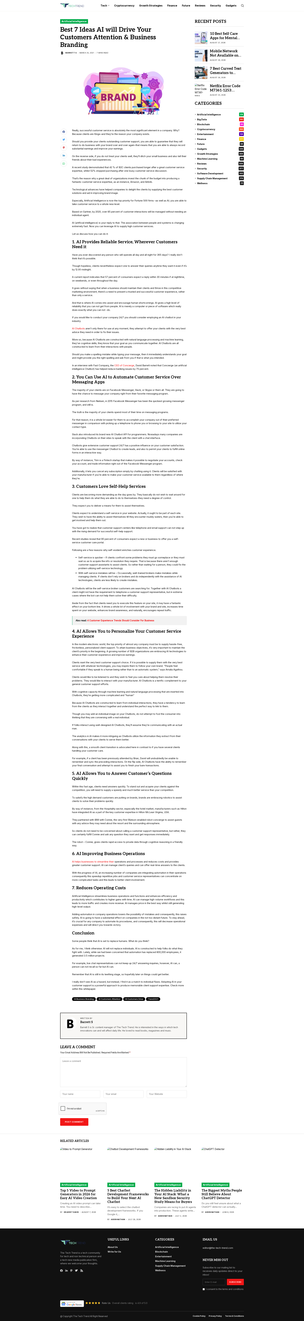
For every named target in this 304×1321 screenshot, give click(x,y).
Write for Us (114, 1251)
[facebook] (61, 1270)
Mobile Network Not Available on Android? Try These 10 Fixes (227, 57)
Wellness (220, 183)
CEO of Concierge (124, 365)
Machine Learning (220, 158)
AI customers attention (109, 999)
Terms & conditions (234, 1316)
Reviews (220, 163)
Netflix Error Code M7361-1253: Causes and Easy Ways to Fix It (225, 92)
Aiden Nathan (118, 1219)
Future (220, 144)
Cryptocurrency (220, 129)
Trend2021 (153, 999)
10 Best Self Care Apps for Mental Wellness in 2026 (224, 38)
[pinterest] (71, 1270)
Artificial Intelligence (74, 21)
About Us (113, 1247)
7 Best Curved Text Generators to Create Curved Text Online (226, 75)
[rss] (81, 1270)
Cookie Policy (199, 1316)
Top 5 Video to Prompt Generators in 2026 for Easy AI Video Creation (78, 1194)
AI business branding (84, 999)
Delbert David (71, 1212)
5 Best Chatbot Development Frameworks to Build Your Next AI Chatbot (128, 1196)
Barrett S (71, 53)
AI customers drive (134, 999)
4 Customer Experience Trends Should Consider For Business (120, 620)
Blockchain (220, 124)
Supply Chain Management (220, 178)
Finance (220, 139)
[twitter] (76, 1270)
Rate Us (106, 1303)
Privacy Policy (215, 1316)
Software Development (220, 173)
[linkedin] (66, 1270)
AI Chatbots (78, 328)
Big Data (220, 119)
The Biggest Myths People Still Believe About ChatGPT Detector (222, 1194)
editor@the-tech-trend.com (218, 1247)
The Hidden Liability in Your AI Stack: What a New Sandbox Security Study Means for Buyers (173, 1196)
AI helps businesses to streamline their (93, 861)
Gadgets (220, 149)
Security (220, 168)
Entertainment (220, 134)
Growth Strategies (220, 153)
